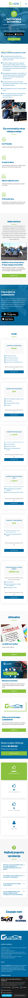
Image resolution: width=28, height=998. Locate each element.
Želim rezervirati (14, 753)
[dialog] (14, 987)
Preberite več (14, 275)
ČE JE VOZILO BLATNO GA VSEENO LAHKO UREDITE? (12, 884)
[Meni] (26, 4)
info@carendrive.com (9, 950)
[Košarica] (2, 3)
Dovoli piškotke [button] (7, 995)
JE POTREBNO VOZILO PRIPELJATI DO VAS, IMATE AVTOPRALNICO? (13, 876)
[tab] (14, 867)
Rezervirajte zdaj (14, 39)
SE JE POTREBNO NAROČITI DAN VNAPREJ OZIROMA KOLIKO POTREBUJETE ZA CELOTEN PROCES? (13, 893)
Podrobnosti (19, 985)
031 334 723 (7, 949)
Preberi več (14, 654)
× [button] (26, 978)
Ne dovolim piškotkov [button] (20, 995)
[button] (14, 993)
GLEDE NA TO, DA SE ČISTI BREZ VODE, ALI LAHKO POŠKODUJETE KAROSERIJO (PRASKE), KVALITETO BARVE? (13, 867)
